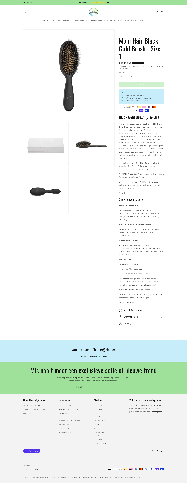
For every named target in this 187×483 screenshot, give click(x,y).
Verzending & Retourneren (69, 421)
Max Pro (97, 436)
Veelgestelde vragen (67, 405)
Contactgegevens (116, 477)
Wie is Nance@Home (31, 405)
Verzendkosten (142, 66)
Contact (26, 413)
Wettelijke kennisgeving (132, 477)
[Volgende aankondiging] (120, 2)
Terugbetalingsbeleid (61, 477)
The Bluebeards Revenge (104, 443)
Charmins (98, 424)
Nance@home (33, 477)
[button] (25, 12)
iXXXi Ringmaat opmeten (69, 409)
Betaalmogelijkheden (67, 424)
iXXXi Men (98, 413)
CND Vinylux (99, 432)
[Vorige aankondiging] (66, 2)
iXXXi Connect (99, 417)
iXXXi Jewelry (99, 409)
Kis (95, 428)
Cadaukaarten (64, 428)
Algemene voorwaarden (68, 417)
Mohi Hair (98, 440)
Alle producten (65, 432)
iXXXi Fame (98, 405)
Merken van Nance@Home (34, 409)
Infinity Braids (99, 421)
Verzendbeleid (103, 477)
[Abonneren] (110, 387)
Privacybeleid (64, 413)
